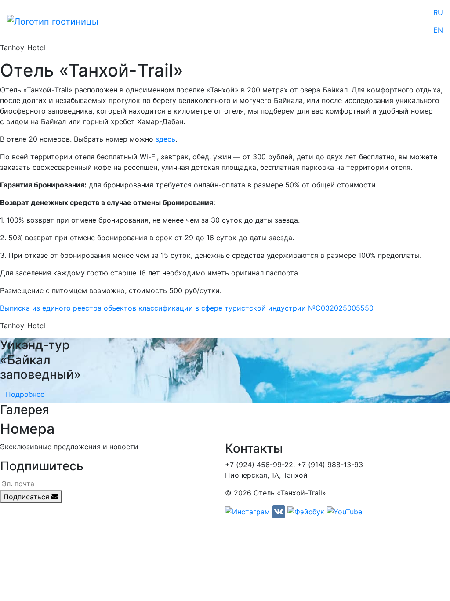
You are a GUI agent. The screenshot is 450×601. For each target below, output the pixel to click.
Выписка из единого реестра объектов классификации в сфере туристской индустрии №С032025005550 (187, 308)
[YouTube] (344, 511)
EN (438, 30)
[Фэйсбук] (305, 511)
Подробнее (25, 394)
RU (438, 12)
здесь (165, 139)
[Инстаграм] (247, 511)
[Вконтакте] (278, 511)
